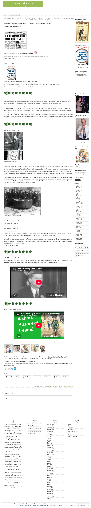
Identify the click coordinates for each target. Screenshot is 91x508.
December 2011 (79, 235)
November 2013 (79, 205)
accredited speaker (8, 426)
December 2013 (79, 203)
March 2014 (78, 199)
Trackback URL (70, 386)
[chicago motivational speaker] (12, 369)
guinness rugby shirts (17, 449)
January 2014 (79, 202)
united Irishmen (17, 486)
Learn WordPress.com (73, 431)
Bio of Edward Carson (13, 245)
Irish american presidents (58, 389)
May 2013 (49, 461)
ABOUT (5, 15)
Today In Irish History (23, 3)
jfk (63, 389)
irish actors (10, 452)
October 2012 (79, 222)
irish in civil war (9, 459)
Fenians (12, 447)
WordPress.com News (73, 436)
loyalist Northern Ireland (69, 389)
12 (86, 250)
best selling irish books (15, 428)
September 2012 (79, 223)
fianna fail (17, 447)
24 (82, 253)
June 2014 (78, 195)
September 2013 (79, 207)
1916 (15, 424)
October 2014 (79, 190)
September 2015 (79, 187)
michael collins (10, 475)
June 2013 (78, 211)
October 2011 (79, 238)
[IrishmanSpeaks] (5, 369)
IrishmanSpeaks (23, 361)
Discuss (69, 424)
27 (88, 253)
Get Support (70, 429)
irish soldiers (13, 463)
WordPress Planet (72, 434)
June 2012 (78, 227)
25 (84, 253)
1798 (6, 424)
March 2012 (78, 231)
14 (76, 252)
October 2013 (79, 206)
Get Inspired (70, 426)
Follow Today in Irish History (80, 170)
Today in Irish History (53, 386)
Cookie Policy (52, 505)
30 (80, 255)
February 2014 (79, 201)
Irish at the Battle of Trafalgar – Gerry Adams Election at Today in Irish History (27, 18)
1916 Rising (18, 424)
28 (76, 255)
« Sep (76, 256)
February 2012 (79, 232)
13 (88, 250)
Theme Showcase (72, 433)
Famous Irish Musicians (10, 442)
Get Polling (70, 427)
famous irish (11, 436)
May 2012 (78, 228)
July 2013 (78, 210)
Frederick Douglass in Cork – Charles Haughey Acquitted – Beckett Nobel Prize (50, 18)
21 (76, 253)
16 (80, 252)
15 (78, 252)
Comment (66, 412)
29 (78, 255)
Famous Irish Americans (13, 437)
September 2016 (79, 185)
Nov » (80, 256)
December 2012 (79, 219)
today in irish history (12, 484)
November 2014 (79, 189)
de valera (13, 433)
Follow (78, 180)
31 (82, 255)
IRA (6, 451)
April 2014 (78, 198)
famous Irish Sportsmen (13, 443)
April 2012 (78, 230)
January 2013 (79, 218)
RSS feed (60, 386)
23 (80, 253)
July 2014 (78, 194)
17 (82, 252)
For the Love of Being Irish (14, 15)
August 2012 (78, 224)
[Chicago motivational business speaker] (36, 53)
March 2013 (78, 215)
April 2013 (78, 214)
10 (82, 250)
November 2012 (79, 220)
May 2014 (78, 197)
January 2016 (79, 186)
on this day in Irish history (13, 478)
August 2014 (78, 193)
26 (86, 253)
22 (78, 253)
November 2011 (79, 236)
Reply (64, 386)
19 (86, 252)
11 (84, 250)
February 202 (79, 240)
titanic (12, 483)
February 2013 (79, 216)
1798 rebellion (11, 424)
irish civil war (14, 454)
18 (84, 252)
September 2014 (79, 191)
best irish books (15, 426)
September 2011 (79, 239)
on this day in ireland (14, 477)
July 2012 (78, 226)
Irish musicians (14, 461)
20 (88, 252)
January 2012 (79, 234)
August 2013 (78, 209)
